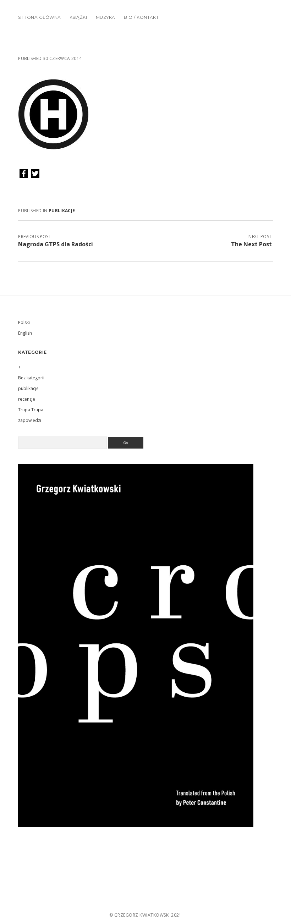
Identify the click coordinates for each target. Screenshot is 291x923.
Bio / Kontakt (141, 17)
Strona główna (39, 17)
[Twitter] (35, 173)
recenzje (26, 399)
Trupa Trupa (30, 410)
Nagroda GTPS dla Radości (55, 244)
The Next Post (251, 244)
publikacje (62, 211)
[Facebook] (23, 173)
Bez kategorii (31, 378)
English (25, 333)
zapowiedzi (29, 420)
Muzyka (105, 17)
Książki (78, 17)
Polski (24, 322)
